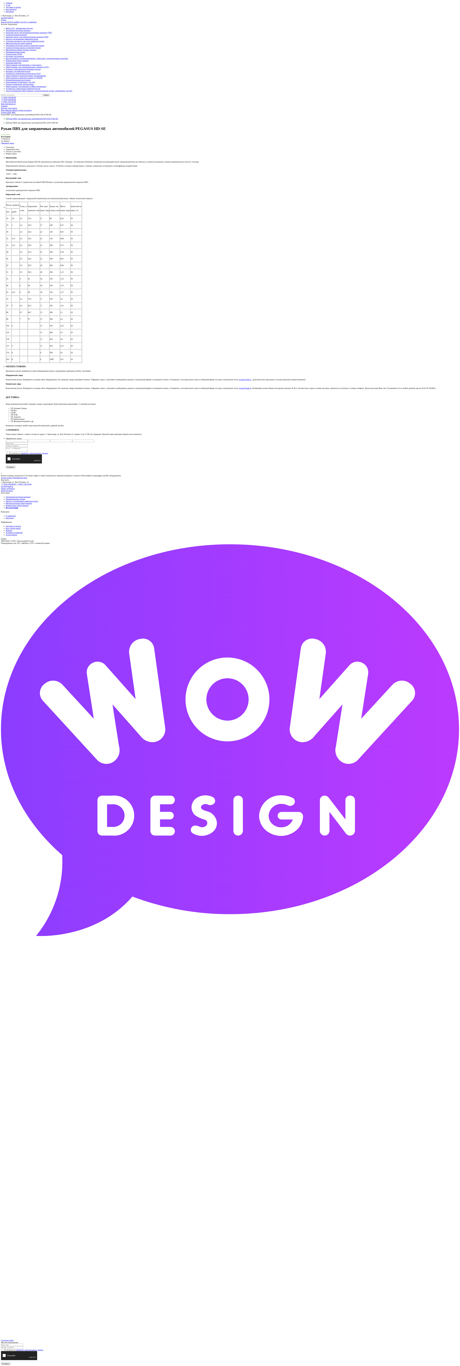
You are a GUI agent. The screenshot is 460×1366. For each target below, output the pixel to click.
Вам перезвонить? (8, 104)
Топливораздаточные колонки (18, 497)
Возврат (9, 530)
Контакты (10, 518)
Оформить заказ (7, 143)
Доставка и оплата (13, 526)
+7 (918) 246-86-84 (8, 97)
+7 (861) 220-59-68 (8, 102)
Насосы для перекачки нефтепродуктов (22, 501)
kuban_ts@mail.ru (8, 489)
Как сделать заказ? (13, 528)
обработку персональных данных (34, 453)
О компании (11, 516)
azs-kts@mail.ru (7, 18)
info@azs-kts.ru (7, 491)
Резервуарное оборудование (17, 506)
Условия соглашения (14, 533)
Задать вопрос (6, 478)
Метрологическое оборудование (19, 503)
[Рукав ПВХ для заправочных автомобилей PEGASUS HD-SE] (32, 119)
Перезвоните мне (20, 478)
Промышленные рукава (15, 499)
